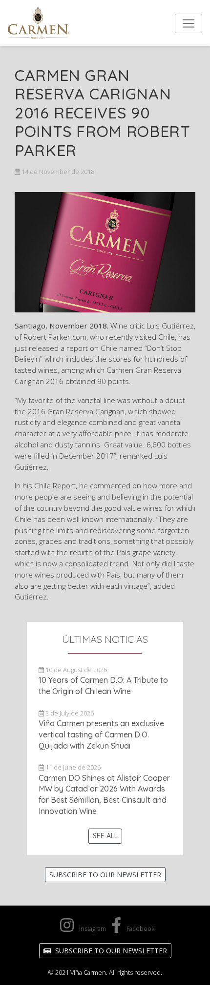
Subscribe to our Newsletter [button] (105, 874)
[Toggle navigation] (188, 23)
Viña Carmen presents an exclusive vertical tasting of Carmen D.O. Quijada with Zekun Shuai (101, 734)
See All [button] (105, 835)
